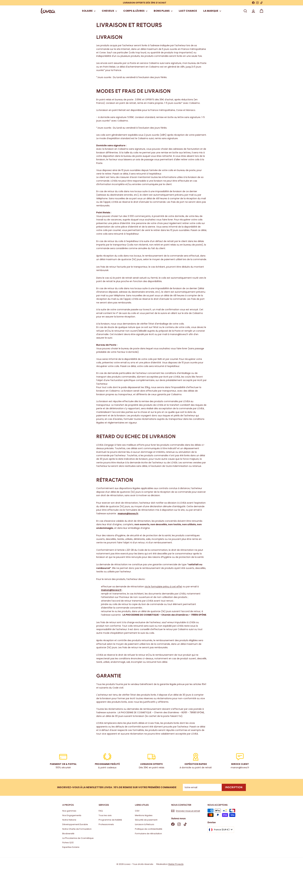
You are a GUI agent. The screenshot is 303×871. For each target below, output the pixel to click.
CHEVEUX (108, 11)
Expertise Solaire (70, 847)
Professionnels (106, 824)
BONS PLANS (162, 11)
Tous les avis (105, 815)
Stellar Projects (176, 864)
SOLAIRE (87, 11)
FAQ (101, 810)
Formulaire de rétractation (148, 833)
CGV (137, 810)
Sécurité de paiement (146, 819)
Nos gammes (69, 810)
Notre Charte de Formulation (77, 828)
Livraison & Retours (144, 824)
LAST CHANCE (188, 11)
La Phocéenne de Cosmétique (78, 838)
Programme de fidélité (110, 819)
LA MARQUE (211, 11)
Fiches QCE (68, 842)
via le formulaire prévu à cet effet (163, 586)
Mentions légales (143, 815)
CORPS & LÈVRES (134, 11)
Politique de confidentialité (148, 828)
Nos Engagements (71, 815)
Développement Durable (75, 824)
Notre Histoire (69, 819)
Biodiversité (68, 833)
